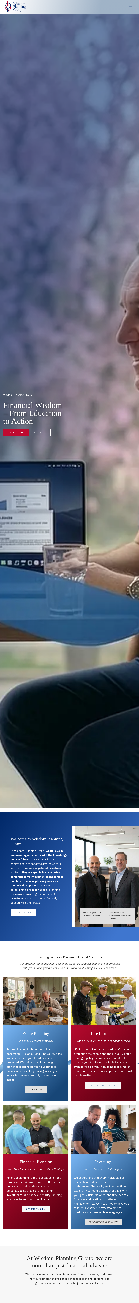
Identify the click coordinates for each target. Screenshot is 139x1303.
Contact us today (88, 1274)
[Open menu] (130, 6)
